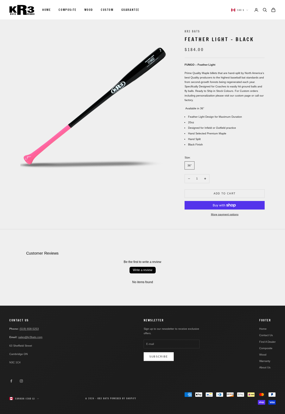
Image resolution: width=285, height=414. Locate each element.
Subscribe (158, 356)
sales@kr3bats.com (30, 337)
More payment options (224, 214)
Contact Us (266, 335)
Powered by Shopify (123, 398)
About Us (264, 367)
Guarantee (130, 10)
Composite (67, 10)
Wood (88, 10)
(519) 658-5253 (29, 328)
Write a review (142, 270)
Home (46, 10)
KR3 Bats (192, 31)
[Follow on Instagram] (21, 381)
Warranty (264, 361)
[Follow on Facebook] (11, 381)
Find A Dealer (267, 341)
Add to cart (225, 193)
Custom (107, 10)
